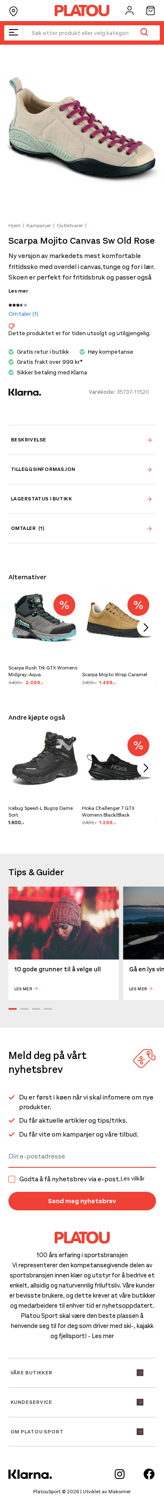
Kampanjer (38, 225)
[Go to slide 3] (36, 1009)
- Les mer (101, 1336)
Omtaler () (23, 314)
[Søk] (144, 33)
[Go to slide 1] (12, 1009)
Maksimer (119, 1491)
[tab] (82, 439)
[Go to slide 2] (24, 1009)
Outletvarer (70, 225)
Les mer (18, 291)
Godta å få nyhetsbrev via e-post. (82, 1179)
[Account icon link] (129, 10)
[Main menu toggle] (13, 32)
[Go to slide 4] (48, 1009)
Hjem (14, 225)
